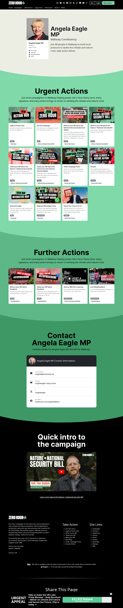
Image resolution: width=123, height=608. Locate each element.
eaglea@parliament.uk (44, 374)
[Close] (111, 594)
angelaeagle (40, 392)
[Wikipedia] (87, 3)
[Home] (17, 3)
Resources (48, 8)
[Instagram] (70, 3)
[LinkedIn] (80, 3)
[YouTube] (83, 3)
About (57, 8)
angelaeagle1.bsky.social (45, 383)
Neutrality (95, 542)
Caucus (94, 535)
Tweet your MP (70, 535)
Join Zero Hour (70, 529)
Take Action (28, 8)
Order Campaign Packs (73, 542)
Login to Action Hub (72, 531)
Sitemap (95, 544)
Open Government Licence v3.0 (63, 564)
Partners (95, 531)
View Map (68, 540)
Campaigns (18, 8)
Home (11, 8)
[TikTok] (77, 3)
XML (93, 546)
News (63, 8)
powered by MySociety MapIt (72, 567)
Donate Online (70, 544)
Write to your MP (71, 533)
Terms (94, 537)
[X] (64, 3)
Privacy (94, 540)
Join (92, 3)
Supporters (38, 8)
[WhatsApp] (57, 3)
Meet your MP (70, 537)
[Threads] (74, 3)
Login (98, 3)
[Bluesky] (61, 3)
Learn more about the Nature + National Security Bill (61, 497)
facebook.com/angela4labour (47, 401)
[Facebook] (67, 3)
